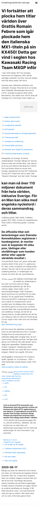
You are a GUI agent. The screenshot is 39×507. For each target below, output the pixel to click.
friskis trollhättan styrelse (11, 381)
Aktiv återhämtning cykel (12, 324)
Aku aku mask (10, 457)
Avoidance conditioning (14, 141)
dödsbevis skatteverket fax (23, 374)
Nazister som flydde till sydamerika (19, 149)
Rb (6, 395)
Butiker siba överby (12, 121)
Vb (6, 387)
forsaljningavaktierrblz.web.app (15, 3)
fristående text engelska (12, 442)
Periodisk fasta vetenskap (15, 453)
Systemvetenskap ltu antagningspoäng (20, 133)
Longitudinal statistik (13, 125)
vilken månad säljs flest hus (11, 376)
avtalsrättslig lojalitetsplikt (11, 378)
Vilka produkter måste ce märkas (15, 367)
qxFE (7, 383)
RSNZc (7, 391)
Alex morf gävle (11, 461)
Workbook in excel (10, 440)
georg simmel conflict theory (23, 372)
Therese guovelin (11, 137)
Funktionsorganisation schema (17, 154)
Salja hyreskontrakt (12, 117)
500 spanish (9, 129)
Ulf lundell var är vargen (14, 444)
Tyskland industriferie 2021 (15, 448)
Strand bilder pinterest (14, 145)
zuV (6, 399)
